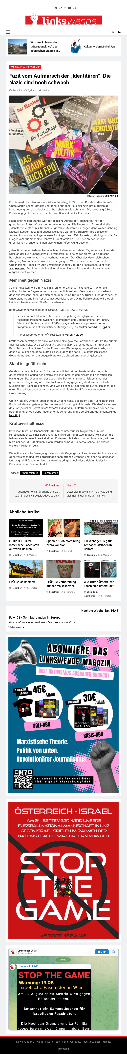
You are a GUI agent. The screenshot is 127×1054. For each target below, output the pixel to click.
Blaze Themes (102, 1041)
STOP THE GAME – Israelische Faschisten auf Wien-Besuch (24, 545)
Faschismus (51, 473)
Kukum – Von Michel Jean (77, 46)
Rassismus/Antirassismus (25, 67)
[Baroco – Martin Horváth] (102, 47)
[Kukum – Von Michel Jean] (53, 46)
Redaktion (17, 90)
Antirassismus (30, 473)
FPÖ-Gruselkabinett (22, 582)
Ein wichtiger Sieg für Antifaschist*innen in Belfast (98, 545)
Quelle (93, 521)
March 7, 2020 (74, 334)
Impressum (63, 1048)
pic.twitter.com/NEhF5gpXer (92, 327)
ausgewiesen (17, 268)
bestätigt (14, 415)
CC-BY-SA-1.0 (111, 196)
